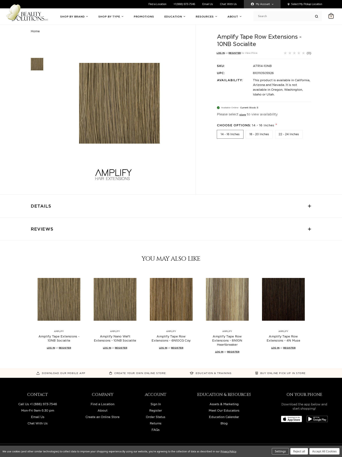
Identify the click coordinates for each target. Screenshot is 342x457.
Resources (205, 16)
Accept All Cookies (324, 451)
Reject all (299, 451)
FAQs (156, 430)
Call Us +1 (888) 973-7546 (37, 404)
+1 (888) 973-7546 (184, 4)
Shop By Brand (73, 16)
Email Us (207, 4)
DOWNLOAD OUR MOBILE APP (64, 373)
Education (173, 16)
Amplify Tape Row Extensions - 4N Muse (283, 338)
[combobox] (286, 16)
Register (155, 410)
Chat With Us (228, 4)
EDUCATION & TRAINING (213, 373)
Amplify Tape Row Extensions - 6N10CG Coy (171, 338)
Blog (224, 423)
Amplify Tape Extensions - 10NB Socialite (58, 338)
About (233, 16)
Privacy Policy (228, 451)
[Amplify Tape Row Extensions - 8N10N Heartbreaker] (227, 299)
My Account (263, 4)
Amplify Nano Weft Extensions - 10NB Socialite (115, 338)
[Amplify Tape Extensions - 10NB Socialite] (59, 299)
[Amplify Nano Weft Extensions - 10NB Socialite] (115, 299)
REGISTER (235, 52)
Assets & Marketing (224, 404)
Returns (155, 423)
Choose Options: (247, 125)
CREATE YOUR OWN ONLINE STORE (140, 373)
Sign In (156, 404)
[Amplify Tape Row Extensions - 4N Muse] (283, 299)
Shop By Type (109, 16)
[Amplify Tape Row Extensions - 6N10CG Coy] (171, 299)
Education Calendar (224, 417)
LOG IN (221, 52)
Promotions (144, 16)
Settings (280, 451)
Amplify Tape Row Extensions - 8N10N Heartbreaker (227, 340)
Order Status (155, 417)
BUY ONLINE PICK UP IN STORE (283, 373)
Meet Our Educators (224, 410)
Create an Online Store (103, 417)
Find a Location (157, 4)
